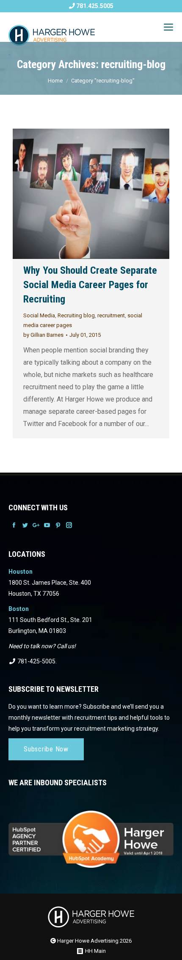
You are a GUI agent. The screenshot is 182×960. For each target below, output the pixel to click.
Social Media (39, 315)
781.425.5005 (94, 6)
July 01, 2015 (85, 335)
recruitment (111, 315)
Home (55, 80)
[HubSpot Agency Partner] (91, 834)
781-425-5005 (35, 661)
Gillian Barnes (43, 335)
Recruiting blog (76, 315)
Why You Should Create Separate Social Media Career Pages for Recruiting (90, 284)
